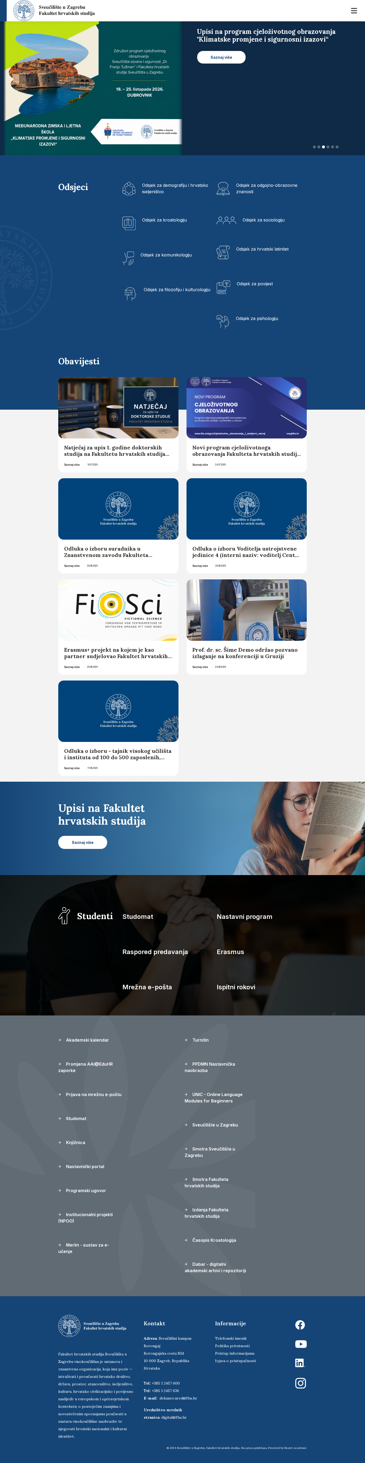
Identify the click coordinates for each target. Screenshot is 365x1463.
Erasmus (230, 952)
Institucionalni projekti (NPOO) (85, 1218)
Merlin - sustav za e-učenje (83, 1248)
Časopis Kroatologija (213, 1240)
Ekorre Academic (295, 1448)
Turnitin (200, 1040)
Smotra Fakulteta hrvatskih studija (206, 1182)
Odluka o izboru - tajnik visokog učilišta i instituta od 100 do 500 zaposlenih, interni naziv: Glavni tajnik (118, 757)
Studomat (137, 916)
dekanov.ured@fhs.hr (178, 1398)
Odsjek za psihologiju (257, 318)
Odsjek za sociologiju (264, 220)
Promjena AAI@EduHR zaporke (85, 1067)
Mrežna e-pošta (147, 987)
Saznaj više (72, 464)
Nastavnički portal (84, 1166)
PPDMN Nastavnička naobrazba (210, 1067)
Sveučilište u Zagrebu (214, 1125)
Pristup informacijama (234, 1353)
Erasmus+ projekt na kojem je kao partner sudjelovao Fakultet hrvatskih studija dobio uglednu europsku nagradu (116, 659)
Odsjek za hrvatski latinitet (262, 249)
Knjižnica (75, 1142)
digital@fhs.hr (174, 1417)
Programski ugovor (85, 1190)
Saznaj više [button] (221, 64)
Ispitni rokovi (236, 987)
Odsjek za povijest (255, 283)
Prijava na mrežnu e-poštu (93, 1094)
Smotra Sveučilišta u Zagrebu (210, 1152)
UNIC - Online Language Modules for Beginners (214, 1098)
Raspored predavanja (155, 952)
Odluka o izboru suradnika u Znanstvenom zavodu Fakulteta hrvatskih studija (106, 555)
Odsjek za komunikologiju (166, 255)
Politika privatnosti (232, 1345)
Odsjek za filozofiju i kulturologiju (177, 289)
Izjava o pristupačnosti (235, 1360)
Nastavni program (245, 916)
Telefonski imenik (231, 1338)
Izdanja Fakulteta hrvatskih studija (206, 1213)
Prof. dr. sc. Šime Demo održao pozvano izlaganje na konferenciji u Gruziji (245, 652)
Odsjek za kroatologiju (164, 220)
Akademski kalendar (87, 1040)
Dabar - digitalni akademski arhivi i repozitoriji (215, 1267)
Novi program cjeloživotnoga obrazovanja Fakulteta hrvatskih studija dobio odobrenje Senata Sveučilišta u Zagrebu (246, 457)
